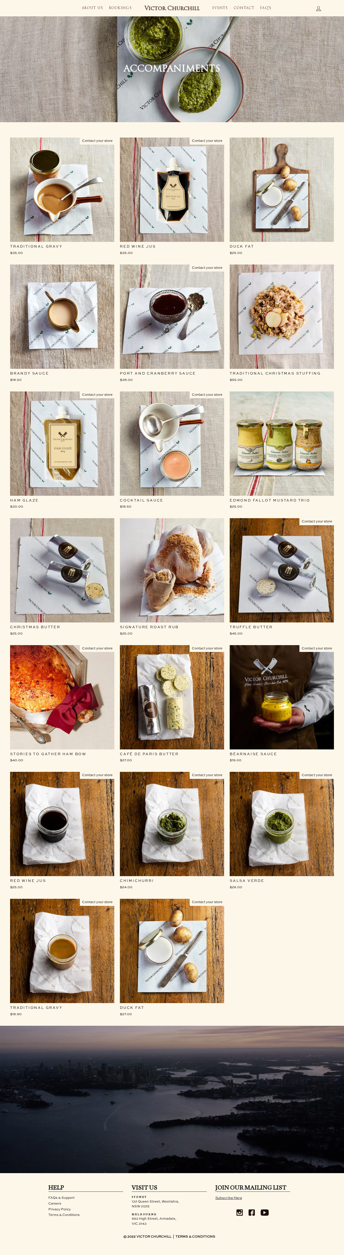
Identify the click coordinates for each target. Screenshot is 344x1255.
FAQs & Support (61, 1198)
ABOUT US (92, 8)
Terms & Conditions (64, 1215)
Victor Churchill (172, 9)
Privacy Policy (59, 1209)
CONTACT (244, 8)
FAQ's (265, 8)
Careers (54, 1203)
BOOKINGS (120, 8)
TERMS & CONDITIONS (195, 1236)
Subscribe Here (228, 1198)
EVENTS (220, 8)
